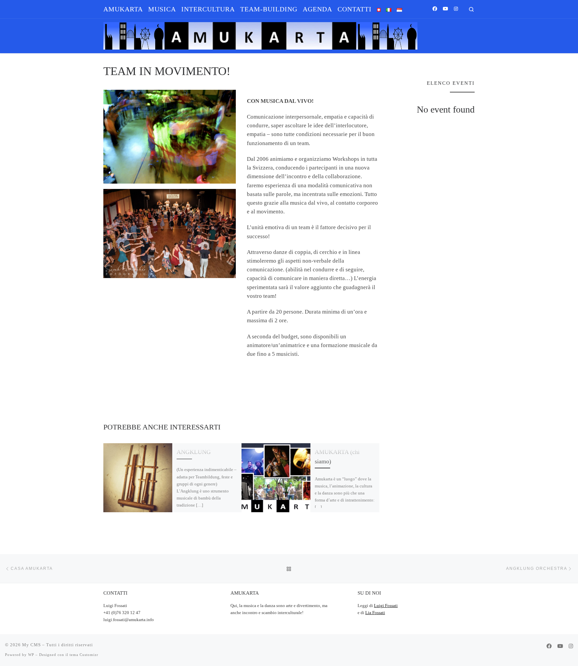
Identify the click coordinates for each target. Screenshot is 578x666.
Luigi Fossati (386, 605)
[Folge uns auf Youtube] (445, 9)
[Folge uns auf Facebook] (434, 9)
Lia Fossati (375, 612)
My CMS (31, 644)
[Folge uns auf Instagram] (456, 9)
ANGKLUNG (194, 452)
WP (31, 655)
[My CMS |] (260, 34)
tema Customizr (84, 655)
